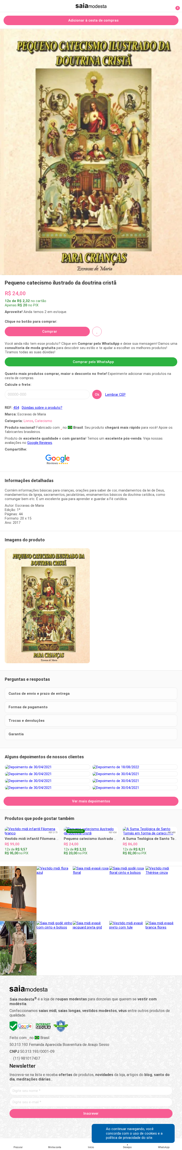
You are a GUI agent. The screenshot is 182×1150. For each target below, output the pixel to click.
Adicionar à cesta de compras (92, 20)
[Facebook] (66, 1124)
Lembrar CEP (115, 394)
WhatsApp (163, 1147)
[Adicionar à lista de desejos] (97, 331)
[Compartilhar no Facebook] (29, 459)
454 (16, 407)
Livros (28, 421)
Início (91, 1147)
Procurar (18, 1147)
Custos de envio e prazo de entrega (39, 693)
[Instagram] (82, 1124)
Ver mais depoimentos (91, 801)
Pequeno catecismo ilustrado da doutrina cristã (45, 839)
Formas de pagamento (28, 707)
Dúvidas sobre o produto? (42, 407)
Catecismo (43, 421)
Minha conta (54, 1147)
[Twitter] (74, 1124)
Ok (97, 394)
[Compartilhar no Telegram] (19, 459)
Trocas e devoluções (27, 720)
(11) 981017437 (26, 1058)
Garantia (16, 734)
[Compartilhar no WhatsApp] (9, 459)
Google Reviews (39, 443)
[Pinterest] (91, 1124)
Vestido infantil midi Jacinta (147, 834)
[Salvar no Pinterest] (39, 459)
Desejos (127, 1147)
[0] (175, 6)
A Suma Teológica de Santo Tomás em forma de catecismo (114, 839)
